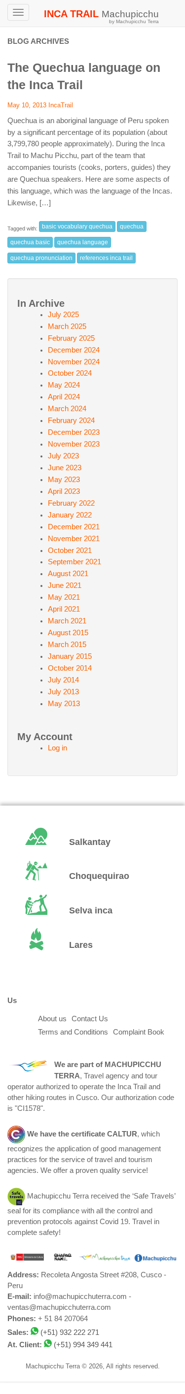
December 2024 (74, 350)
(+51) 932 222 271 (69, 1332)
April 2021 (64, 609)
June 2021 (64, 585)
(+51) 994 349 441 (83, 1345)
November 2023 (74, 444)
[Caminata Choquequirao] (92, 877)
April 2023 (64, 491)
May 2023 (64, 480)
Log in (57, 748)
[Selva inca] (92, 911)
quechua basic (30, 242)
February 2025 (71, 338)
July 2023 (63, 456)
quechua (132, 226)
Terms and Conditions (73, 1032)
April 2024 (64, 397)
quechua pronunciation (41, 258)
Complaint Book (138, 1032)
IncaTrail (60, 105)
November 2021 (74, 539)
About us (52, 1019)
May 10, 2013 (26, 105)
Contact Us (90, 1019)
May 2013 (64, 704)
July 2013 (63, 692)
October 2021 (70, 550)
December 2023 (74, 432)
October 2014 (70, 668)
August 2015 (68, 633)
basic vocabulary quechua (77, 226)
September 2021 (74, 562)
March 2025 (67, 326)
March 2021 (67, 621)
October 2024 (70, 373)
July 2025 (63, 315)
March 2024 (67, 409)
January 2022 (70, 515)
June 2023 (64, 468)
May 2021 (64, 597)
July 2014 (63, 680)
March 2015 (67, 644)
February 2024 (71, 420)
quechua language (82, 242)
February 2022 (71, 503)
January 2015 (70, 656)
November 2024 (74, 362)
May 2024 (64, 385)
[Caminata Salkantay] (92, 842)
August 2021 (68, 574)
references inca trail (106, 258)
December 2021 (74, 527)
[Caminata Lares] (92, 945)
